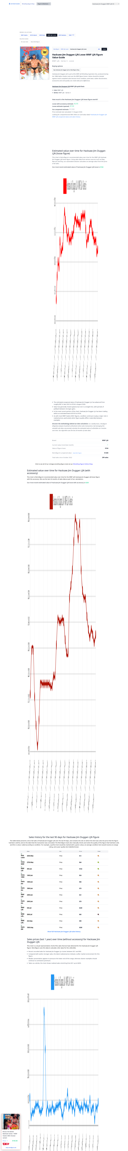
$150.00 (14, 1141)
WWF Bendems (62, 35)
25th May (30, 856)
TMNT (71, 35)
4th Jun (29, 869)
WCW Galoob (33, 35)
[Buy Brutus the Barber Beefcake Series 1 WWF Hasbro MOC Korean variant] (10, 1121)
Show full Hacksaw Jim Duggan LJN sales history (64, 931)
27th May (30, 862)
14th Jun (30, 875)
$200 (80, 927)
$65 (80, 914)
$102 (80, 869)
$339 (80, 908)
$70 (80, 888)
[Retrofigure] (14, 4)
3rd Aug (29, 921)
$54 (80, 875)
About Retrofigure (35, 41)
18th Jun (30, 888)
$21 (80, 895)
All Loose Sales (24, 41)
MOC (99, 49)
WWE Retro (42, 35)
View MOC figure (77, 453)
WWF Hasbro (24, 35)
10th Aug (30, 927)
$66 (80, 882)
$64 (80, 862)
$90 (80, 921)
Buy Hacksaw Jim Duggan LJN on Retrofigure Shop (66, 70)
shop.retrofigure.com (11, 1147)
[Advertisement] (64, 18)
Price (4, 1141)
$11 (80, 856)
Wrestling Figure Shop (28, 4)
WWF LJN (52, 35)
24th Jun (30, 895)
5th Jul (29, 908)
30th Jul (29, 914)
